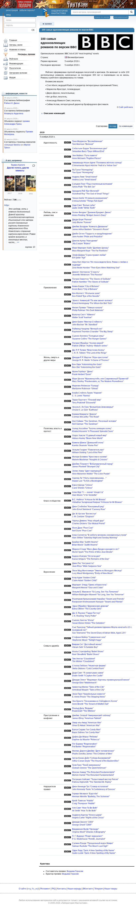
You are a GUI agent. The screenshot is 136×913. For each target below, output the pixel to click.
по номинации (126, 126)
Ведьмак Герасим (75, 871)
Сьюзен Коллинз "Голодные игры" (88, 336)
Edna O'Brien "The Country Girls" (87, 609)
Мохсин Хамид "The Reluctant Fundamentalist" (93, 772)
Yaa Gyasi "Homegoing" (83, 172)
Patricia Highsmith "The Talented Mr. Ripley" (92, 782)
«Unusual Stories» (12, 145)
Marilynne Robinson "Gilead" (85, 388)
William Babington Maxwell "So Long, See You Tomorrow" (98, 594)
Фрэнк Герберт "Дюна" (82, 371)
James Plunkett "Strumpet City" (86, 466)
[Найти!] (131, 12)
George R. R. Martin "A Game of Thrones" (90, 360)
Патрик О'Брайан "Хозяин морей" (88, 343)
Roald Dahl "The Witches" (83, 711)
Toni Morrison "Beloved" (83, 144)
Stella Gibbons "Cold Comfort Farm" (88, 668)
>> (18, 242)
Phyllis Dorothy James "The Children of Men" (92, 754)
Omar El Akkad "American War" (86, 725)
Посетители (15, 68)
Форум (12, 77)
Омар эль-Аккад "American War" (87, 722)
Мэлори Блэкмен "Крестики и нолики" (89, 457)
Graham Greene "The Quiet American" (89, 768)
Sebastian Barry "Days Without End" (88, 151)
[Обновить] (34, 167)
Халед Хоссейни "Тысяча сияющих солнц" (92, 428)
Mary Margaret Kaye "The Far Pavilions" (90, 251)
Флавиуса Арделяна (13, 113)
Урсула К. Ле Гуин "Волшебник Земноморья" (93, 407)
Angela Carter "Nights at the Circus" (88, 817)
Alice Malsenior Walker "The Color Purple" (91, 474)
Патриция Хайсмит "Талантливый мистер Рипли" (95, 779)
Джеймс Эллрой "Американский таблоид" (91, 715)
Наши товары (110, 889)
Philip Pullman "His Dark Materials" (88, 310)
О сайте (22, 889)
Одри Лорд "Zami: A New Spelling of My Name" (93, 850)
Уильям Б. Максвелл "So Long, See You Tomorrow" (95, 592)
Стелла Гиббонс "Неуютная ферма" (89, 665)
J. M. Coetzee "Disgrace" (83, 516)
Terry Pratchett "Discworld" (84, 402)
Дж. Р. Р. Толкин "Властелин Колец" (88, 350)
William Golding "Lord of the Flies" (87, 452)
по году (112, 126)
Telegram (98, 889)
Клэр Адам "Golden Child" (84, 577)
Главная (13, 40)
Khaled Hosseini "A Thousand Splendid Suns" (92, 431)
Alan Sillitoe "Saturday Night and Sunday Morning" (95, 537)
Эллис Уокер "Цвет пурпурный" (87, 471)
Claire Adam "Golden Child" (84, 580)
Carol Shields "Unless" (82, 488)
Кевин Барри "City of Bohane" (85, 286)
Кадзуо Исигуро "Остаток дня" (86, 556)
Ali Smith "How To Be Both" (84, 810)
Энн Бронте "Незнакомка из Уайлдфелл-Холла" (94, 701)
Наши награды (74, 889)
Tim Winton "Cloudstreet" (83, 661)
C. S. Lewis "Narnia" (81, 395)
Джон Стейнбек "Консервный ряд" (88, 506)
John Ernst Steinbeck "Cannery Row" (88, 509)
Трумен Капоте (18, 165)
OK (32, 30)
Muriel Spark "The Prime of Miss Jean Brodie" (92, 552)
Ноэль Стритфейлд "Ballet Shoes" (88, 651)
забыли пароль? (27, 10)
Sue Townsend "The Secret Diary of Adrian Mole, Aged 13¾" (99, 633)
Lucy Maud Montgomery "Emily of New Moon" (92, 573)
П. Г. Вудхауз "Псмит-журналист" (87, 836)
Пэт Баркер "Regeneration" (84, 744)
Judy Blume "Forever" (82, 222)
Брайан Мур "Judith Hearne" (85, 542)
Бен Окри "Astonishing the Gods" (87, 364)
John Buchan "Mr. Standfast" (85, 324)
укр (36, 889)
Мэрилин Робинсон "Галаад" (85, 386)
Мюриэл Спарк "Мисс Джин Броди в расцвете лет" (95, 549)
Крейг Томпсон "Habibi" (83, 800)
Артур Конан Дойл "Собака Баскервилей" (91, 758)
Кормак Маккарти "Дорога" (84, 414)
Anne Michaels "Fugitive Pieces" (86, 158)
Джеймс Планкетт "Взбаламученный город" (92, 464)
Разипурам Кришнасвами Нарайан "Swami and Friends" (98, 599)
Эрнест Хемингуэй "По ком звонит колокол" (92, 300)
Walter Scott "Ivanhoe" (82, 317)
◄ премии (47, 24)
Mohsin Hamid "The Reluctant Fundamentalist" (93, 775)
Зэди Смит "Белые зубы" (83, 205)
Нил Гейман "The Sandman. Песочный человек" (94, 421)
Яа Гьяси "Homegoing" (82, 170)
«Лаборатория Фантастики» (74, 903)
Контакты (61, 889)
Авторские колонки (18, 73)
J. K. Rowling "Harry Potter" (84, 616)
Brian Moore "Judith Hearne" (85, 545)
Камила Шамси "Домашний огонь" (88, 442)
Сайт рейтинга (126, 107)
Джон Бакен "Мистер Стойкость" (87, 322)
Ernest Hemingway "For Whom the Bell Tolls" (92, 303)
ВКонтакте (88, 889)
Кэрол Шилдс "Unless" (82, 485)
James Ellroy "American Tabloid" (86, 718)
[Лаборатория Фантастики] (46, 12)
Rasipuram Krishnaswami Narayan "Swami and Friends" (97, 602)
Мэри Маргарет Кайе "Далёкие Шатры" (90, 248)
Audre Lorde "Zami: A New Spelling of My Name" (94, 853)
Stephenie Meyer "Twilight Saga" (87, 640)
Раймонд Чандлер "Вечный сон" (87, 329)
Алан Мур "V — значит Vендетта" (87, 492)
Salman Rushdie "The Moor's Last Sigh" (90, 846)
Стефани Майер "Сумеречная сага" (89, 637)
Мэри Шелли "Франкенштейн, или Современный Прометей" (100, 379)
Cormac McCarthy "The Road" (85, 417)
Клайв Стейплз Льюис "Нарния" (87, 393)
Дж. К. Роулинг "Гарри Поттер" (86, 613)
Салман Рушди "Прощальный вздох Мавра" (92, 843)
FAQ (54, 889)
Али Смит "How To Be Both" (85, 808)
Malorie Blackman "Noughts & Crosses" (90, 459)
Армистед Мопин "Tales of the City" (88, 687)
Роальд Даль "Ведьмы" (82, 708)
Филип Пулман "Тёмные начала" (87, 307)
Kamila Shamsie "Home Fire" (85, 445)
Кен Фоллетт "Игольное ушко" (86, 293)
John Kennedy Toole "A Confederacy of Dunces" (93, 789)
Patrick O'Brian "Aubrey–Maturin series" (90, 346)
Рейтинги (13, 59)
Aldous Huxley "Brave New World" (87, 438)
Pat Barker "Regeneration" (84, 746)
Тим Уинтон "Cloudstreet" (83, 658)
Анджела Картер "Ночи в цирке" (87, 815)
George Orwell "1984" (82, 825)
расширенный (121, 17)
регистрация (12, 10)
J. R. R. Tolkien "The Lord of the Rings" (89, 353)
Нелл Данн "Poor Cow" (82, 528)
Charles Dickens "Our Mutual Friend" (88, 523)
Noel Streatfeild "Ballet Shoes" (85, 654)
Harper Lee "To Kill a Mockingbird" (87, 481)
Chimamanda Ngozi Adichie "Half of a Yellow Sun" (94, 165)
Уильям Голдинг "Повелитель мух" (88, 450)
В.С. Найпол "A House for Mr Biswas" (89, 499)
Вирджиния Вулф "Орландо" (85, 829)
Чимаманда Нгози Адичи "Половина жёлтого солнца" (97, 162)
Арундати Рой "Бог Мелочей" (85, 191)
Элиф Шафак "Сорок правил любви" (89, 255)
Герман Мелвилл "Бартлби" (85, 793)
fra (33, 889)
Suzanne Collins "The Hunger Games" (89, 339)
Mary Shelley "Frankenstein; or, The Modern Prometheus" (98, 381)
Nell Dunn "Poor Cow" (82, 530)
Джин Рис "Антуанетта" (83, 563)
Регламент (45, 889)
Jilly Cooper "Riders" (81, 243)
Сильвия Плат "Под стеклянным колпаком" (92, 184)
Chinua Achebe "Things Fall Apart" (87, 201)
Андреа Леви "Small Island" (84, 177)
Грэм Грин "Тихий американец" (86, 765)
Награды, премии (26, 54)
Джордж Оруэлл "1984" (83, 822)
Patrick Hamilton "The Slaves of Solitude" (90, 282)
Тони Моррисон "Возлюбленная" (87, 141)
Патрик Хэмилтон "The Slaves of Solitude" (91, 279)
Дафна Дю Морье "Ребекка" (85, 737)
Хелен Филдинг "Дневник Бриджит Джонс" (91, 212)
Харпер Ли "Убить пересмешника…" (89, 478)
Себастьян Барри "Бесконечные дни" (89, 148)
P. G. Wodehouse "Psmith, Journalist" (88, 839)
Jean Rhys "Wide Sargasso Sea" (87, 566)
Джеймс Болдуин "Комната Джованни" (90, 226)
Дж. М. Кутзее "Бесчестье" (84, 514)
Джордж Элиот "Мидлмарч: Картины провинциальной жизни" (101, 680)
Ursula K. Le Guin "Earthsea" (85, 410)
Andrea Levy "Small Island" (84, 179)
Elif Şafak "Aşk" (79, 258)
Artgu (6, 205)
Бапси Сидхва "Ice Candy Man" (86, 729)
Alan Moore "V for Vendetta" (84, 495)
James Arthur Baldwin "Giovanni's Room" (90, 229)
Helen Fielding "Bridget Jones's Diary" (89, 215)
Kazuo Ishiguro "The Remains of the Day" (90, 559)
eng (29, 889)
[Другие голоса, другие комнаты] (10, 190)
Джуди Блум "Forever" (82, 219)
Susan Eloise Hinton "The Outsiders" (88, 623)
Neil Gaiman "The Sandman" (85, 424)
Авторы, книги (15, 45)
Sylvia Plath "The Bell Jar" (83, 187)
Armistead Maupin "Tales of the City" (88, 690)
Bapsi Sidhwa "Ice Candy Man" (86, 732)
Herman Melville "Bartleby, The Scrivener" (91, 796)
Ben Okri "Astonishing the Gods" (86, 367)
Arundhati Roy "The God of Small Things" (90, 194)
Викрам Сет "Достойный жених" (87, 644)
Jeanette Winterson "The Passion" (87, 274)
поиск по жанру (102, 17)
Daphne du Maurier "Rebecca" (86, 739)
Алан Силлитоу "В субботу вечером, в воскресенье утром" (99, 535)
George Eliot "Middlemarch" (84, 682)
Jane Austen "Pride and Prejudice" (87, 236)
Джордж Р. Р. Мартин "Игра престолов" (90, 357)
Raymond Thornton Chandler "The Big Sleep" (92, 331)
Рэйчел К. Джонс (12, 103)
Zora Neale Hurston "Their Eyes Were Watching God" (96, 267)
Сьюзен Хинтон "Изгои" (83, 620)
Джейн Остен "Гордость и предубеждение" (92, 234)
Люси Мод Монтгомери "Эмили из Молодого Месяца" (97, 570)
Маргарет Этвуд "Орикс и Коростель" (89, 585)
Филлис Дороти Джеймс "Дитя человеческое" (93, 751)
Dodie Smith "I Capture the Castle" (87, 675)
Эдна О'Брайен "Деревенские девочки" (90, 606)
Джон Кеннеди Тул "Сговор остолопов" (90, 786)
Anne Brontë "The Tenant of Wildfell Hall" (90, 704)
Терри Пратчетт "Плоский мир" (86, 400)
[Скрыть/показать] (42, 113)
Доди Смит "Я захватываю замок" (88, 673)
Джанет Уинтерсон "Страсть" (86, 272)
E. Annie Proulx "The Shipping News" (88, 697)
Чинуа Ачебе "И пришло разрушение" (90, 198)
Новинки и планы (17, 49)
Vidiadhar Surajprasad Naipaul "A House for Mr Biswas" (97, 502)
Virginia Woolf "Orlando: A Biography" (89, 832)
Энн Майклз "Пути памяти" (84, 155)
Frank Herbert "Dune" (81, 374)
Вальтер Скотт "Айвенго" (83, 314)
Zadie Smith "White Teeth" (83, 208)
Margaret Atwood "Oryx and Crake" (87, 587)
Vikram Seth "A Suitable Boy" (85, 647)
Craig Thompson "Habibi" (83, 803)
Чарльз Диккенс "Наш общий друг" (88, 521)
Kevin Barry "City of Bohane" (85, 289)
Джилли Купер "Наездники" (85, 241)
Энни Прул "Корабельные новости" (88, 694)
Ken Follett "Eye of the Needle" (86, 296)
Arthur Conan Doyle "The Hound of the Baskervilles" (95, 761)
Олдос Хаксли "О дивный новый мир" (89, 435)
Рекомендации (16, 63)
